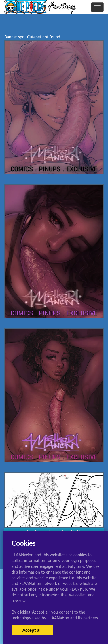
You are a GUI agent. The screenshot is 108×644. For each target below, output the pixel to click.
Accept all (32, 630)
